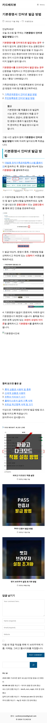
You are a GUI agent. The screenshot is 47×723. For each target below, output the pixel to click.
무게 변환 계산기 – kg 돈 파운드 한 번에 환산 (19, 700)
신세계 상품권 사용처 (15, 393)
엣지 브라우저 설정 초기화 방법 (23, 581)
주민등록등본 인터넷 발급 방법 (20, 98)
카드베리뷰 (9, 4)
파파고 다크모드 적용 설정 (23, 475)
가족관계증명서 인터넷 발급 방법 (21, 94)
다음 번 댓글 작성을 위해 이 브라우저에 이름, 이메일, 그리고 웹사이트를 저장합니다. (22, 646)
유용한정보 (29, 21)
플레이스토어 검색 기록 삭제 (18, 400)
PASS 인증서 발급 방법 (23, 528)
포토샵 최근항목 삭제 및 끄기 (19, 404)
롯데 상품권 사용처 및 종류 (18, 389)
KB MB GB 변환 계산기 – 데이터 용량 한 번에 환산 (21, 685)
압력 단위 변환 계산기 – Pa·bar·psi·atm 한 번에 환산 (22, 696)
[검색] (33, 665)
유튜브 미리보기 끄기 (15, 396)
